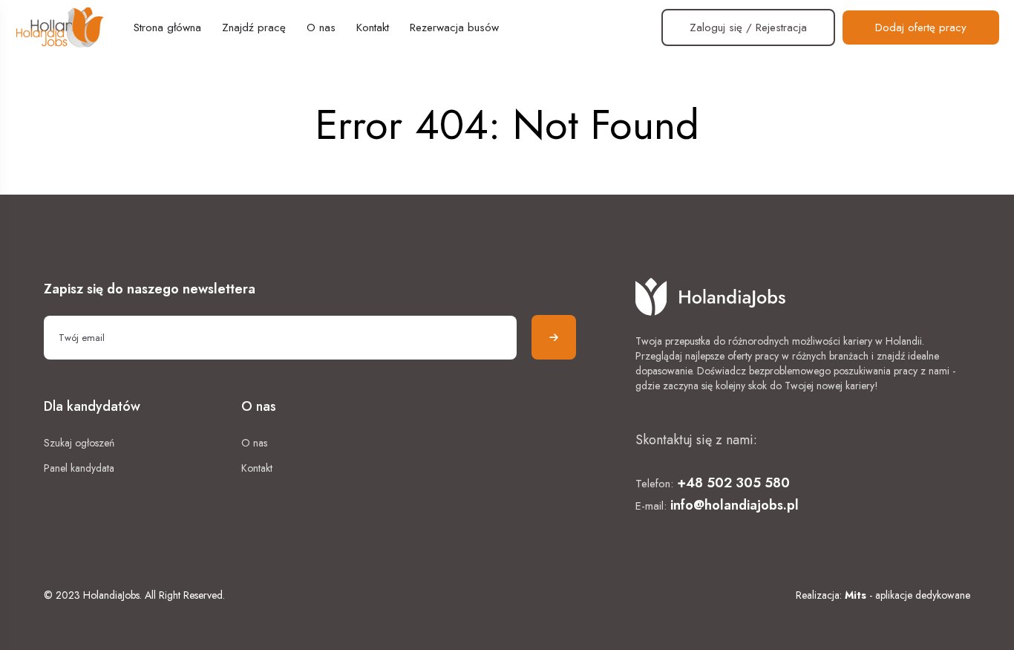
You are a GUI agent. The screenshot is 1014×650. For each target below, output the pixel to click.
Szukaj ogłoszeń (79, 442)
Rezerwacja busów (454, 27)
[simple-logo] (802, 297)
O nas (321, 27)
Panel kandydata (79, 468)
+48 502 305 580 (733, 483)
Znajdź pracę (254, 27)
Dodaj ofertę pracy (920, 27)
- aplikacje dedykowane (907, 595)
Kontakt (372, 27)
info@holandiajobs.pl (734, 505)
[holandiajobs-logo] (59, 27)
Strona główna (167, 27)
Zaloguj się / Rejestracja (748, 27)
